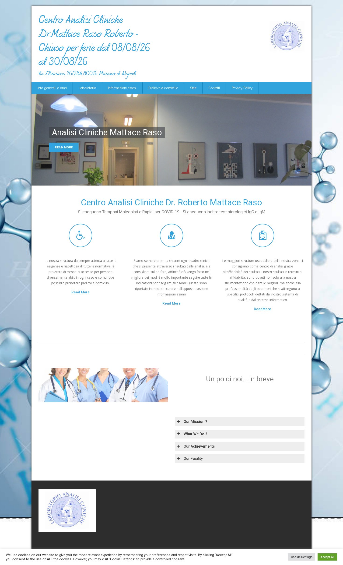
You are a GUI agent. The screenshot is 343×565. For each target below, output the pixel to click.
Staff (193, 88)
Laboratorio (87, 88)
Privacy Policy (242, 88)
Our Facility (193, 458)
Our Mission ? (195, 421)
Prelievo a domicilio (163, 88)
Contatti (214, 88)
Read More (64, 147)
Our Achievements (199, 446)
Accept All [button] (327, 557)
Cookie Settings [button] (301, 557)
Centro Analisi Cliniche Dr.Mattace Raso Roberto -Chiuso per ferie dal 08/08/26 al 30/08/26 (94, 43)
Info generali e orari (52, 88)
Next (305, 141)
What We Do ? (195, 434)
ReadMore (262, 309)
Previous (38, 141)
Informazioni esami (122, 88)
